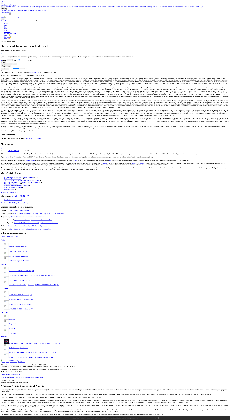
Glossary (146, 6)
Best (5, 27)
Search (6, 30)
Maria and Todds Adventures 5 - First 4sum (16, 185)
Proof (10, 64)
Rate (5, 28)
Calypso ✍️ (7, 37)
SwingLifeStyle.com (35, 10)
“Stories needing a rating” (138, 163)
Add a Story (7, 32)
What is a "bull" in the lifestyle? (56, 213)
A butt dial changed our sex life (13, 187)
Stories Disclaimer (38, 377)
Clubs (56, 6)
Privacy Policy (13, 377)
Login (8, 5)
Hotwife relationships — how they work (33, 217)
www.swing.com (13, 360)
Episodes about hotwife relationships (41, 220)
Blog (12, 374)
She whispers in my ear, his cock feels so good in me (19, 177)
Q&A (165, 6)
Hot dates (4, 288)
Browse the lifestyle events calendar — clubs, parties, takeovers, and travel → (36, 223)
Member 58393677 (13, 151)
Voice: (17, 61)
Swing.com (19, 10)
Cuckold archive (30, 160)
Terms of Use (4, 377)
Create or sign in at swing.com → (34, 138)
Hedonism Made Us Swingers (12, 179)
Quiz (198, 6)
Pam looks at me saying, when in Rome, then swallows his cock (22, 182)
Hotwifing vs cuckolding (39, 213)
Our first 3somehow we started (13, 200)
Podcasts (92, 6)
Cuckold (16, 20)
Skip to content (5, 1)
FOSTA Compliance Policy (25, 377)
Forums (112, 6)
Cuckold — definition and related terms (18, 210)
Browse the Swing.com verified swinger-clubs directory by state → (27, 226)
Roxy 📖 (7, 38)
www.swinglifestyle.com (18, 362)
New (5, 25)
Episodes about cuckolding (22, 220)
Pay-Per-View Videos (10, 33)
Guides (129, 6)
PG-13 (14, 64)
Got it (156, 418)
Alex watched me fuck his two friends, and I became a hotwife (22, 180)
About (16, 374)
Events (10, 6)
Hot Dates (38, 6)
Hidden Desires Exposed (11, 184)
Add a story (105, 163)
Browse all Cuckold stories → (9, 192)
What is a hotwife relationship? (22, 213)
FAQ (183, 6)
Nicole (3, 62)
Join (19, 17)
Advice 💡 (7, 35)
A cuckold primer (16, 217)
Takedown (8, 374)
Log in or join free (34, 72)
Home (2, 20)
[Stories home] (1, 60)
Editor (7, 10)
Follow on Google (6, 12)
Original (4, 64)
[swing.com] (11, 17)
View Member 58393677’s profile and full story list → (16, 203)
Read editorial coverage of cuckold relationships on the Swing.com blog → (31, 229)
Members (4, 312)
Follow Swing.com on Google (9, 236)
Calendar (21, 6)
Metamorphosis (8, 189)
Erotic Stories (72, 6)
